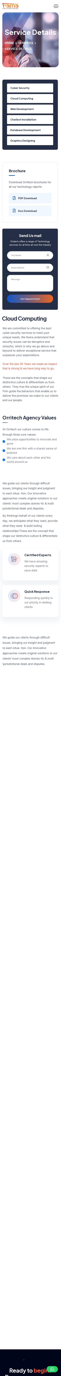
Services (25, 43)
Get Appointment (30, 298)
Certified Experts (37, 555)
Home (9, 43)
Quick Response (37, 591)
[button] (52, 1369)
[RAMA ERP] (10, 6)
